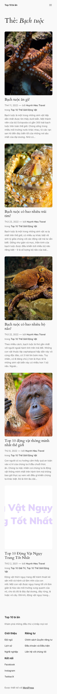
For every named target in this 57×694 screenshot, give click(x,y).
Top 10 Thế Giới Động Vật (24, 109)
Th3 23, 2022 (12, 221)
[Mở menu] (50, 5)
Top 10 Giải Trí (18, 568)
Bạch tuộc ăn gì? (17, 99)
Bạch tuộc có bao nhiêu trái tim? (25, 214)
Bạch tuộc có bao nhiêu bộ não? (25, 326)
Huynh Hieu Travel (35, 105)
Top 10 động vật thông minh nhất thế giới (27, 443)
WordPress (28, 687)
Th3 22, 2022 (11, 334)
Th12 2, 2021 (11, 563)
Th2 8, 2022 (11, 450)
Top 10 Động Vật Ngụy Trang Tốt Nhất (23, 555)
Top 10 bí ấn (11, 5)
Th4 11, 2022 (11, 105)
